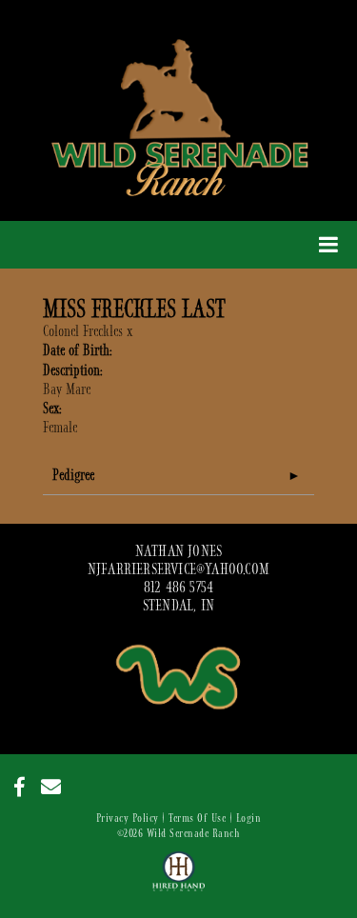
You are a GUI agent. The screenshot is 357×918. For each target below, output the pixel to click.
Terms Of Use (197, 818)
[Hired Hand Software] (178, 879)
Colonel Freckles (83, 331)
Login (249, 818)
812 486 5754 (178, 587)
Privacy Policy (127, 818)
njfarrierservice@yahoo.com (178, 569)
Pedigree (73, 475)
